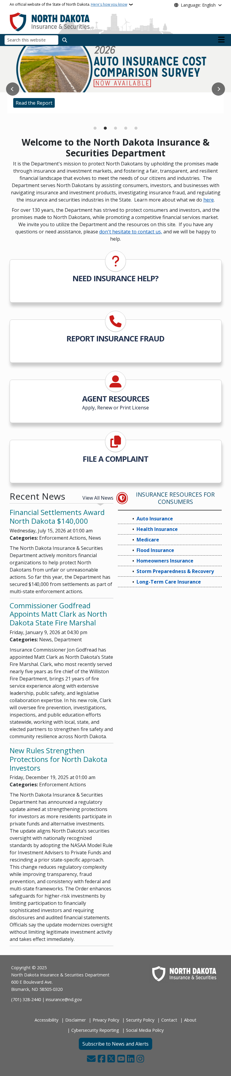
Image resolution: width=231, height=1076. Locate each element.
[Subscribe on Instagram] (140, 1059)
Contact (169, 1020)
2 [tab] (105, 128)
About (190, 1020)
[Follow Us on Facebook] (101, 1059)
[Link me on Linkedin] (130, 1059)
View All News (97, 498)
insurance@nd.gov (64, 999)
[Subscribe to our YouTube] (121, 1059)
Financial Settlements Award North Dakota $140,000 (57, 516)
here (208, 199)
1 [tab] (95, 128)
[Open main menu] (221, 40)
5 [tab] (135, 128)
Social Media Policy (145, 1030)
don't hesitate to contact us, (130, 231)
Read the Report (34, 103)
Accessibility (46, 1020)
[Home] (50, 21)
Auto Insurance (155, 518)
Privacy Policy (106, 1020)
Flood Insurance (155, 550)
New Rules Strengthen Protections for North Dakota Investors (58, 759)
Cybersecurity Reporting (95, 1030)
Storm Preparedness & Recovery (175, 571)
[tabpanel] (115, 79)
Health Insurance (157, 529)
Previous (12, 89)
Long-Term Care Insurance (169, 581)
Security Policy (140, 1020)
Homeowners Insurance (165, 560)
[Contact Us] (91, 1059)
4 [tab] (125, 128)
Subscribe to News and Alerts (115, 1044)
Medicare (26, 114)
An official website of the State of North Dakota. (68, 4)
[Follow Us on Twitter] (111, 1059)
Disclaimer (75, 1020)
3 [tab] (115, 128)
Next (218, 89)
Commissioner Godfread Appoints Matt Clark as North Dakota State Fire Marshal (58, 614)
